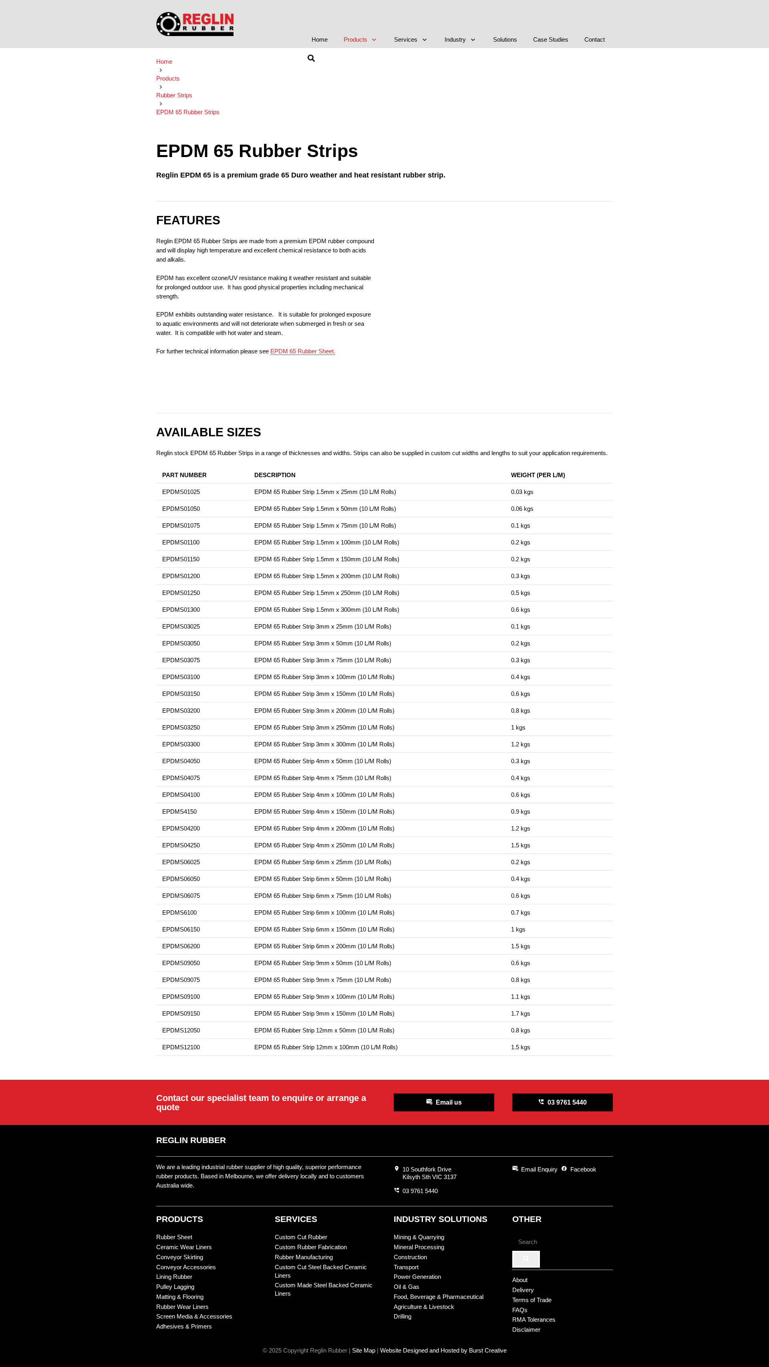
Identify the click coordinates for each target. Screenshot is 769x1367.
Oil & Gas (406, 1286)
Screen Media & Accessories (194, 1316)
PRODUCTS (179, 1219)
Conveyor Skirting (179, 1257)
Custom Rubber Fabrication (311, 1247)
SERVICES (296, 1219)
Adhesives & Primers (184, 1326)
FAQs (519, 1310)
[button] (372, 40)
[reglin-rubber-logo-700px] (195, 24)
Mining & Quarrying (419, 1237)
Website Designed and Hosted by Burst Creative (443, 1350)
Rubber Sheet (174, 1237)
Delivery (523, 1289)
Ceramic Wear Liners (184, 1247)
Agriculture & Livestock (424, 1306)
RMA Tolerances (534, 1319)
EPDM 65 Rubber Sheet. (302, 351)
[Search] (526, 1259)
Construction (410, 1257)
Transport (406, 1267)
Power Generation (417, 1276)
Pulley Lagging (175, 1286)
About (519, 1279)
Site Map (363, 1350)
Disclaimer (526, 1329)
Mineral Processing (419, 1247)
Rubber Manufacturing (304, 1257)
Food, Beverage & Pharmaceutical (438, 1296)
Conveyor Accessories (186, 1267)
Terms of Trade (532, 1299)
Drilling (402, 1316)
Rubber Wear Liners (182, 1306)
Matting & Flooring (179, 1296)
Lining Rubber (174, 1276)
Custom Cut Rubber (301, 1237)
